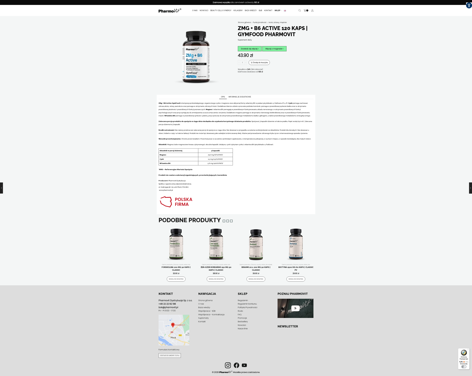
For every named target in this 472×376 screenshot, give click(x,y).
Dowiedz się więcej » (249, 48)
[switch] (463, 366)
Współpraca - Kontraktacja (211, 314)
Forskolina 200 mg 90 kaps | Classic (176, 268)
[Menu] (468, 349)
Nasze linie (243, 328)
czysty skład (183, 265)
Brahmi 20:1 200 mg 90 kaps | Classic (256, 268)
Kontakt (268, 10)
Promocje (242, 318)
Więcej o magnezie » (274, 48)
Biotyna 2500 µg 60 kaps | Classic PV (295, 268)
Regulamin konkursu (247, 303)
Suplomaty (203, 318)
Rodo (240, 311)
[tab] (223, 97)
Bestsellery (243, 321)
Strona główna (244, 22)
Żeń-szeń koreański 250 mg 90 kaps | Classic (216, 268)
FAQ (240, 314)
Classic (175, 265)
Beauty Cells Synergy (220, 10)
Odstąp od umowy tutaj (169, 355)
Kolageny (238, 10)
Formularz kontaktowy (169, 349)
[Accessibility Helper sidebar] (469, 5)
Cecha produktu (167, 265)
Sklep (277, 10)
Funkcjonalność (260, 22)
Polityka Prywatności (247, 307)
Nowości (204, 10)
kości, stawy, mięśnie (278, 22)
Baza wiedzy (251, 10)
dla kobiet (269, 265)
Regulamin (243, 300)
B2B (260, 10)
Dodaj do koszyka (260, 62)
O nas (195, 10)
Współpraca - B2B (206, 311)
